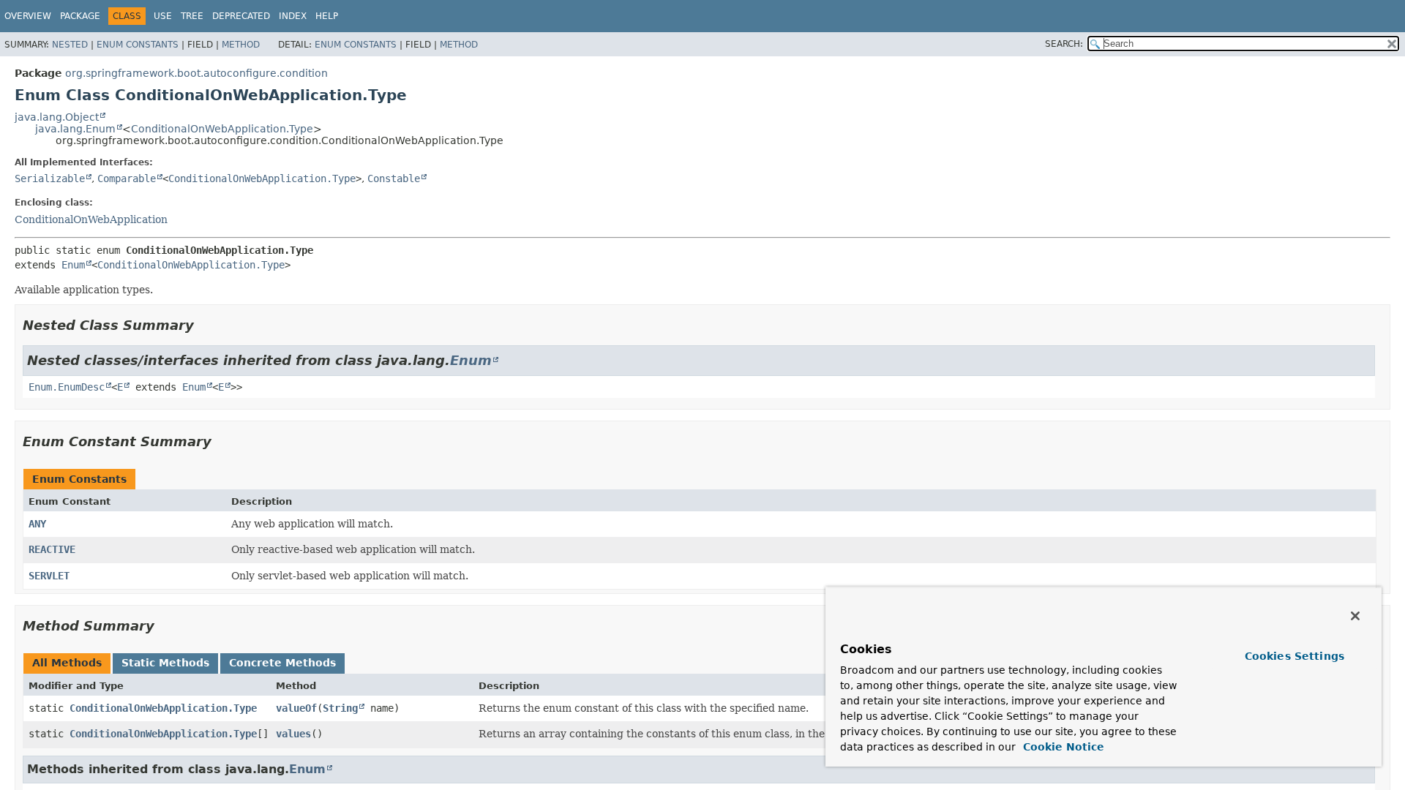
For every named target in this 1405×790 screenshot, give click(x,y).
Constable (393, 178)
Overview (27, 16)
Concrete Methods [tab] (282, 663)
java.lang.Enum (75, 129)
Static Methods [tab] (165, 663)
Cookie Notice (1061, 747)
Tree (192, 16)
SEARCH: (1064, 44)
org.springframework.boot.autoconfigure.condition (196, 73)
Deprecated (241, 16)
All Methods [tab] (67, 663)
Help (326, 16)
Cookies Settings (1294, 656)
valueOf (296, 708)
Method (241, 45)
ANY (37, 524)
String (340, 708)
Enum (73, 265)
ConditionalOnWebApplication (91, 219)
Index (293, 16)
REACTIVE (52, 549)
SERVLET (49, 576)
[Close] (1355, 616)
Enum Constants (138, 45)
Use (163, 16)
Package (80, 16)
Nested (70, 45)
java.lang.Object (57, 117)
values (293, 734)
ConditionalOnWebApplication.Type (222, 129)
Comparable (126, 178)
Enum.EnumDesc (67, 387)
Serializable (50, 178)
